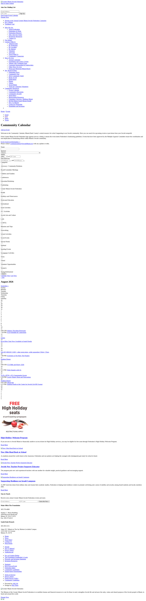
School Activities (6, 234)
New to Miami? (10, 548)
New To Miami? (14, 103)
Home (3, 111)
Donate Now (5, 17)
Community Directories (16, 92)
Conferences (5, 177)
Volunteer (12, 51)
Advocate (12, 52)
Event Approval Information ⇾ (10, 142)
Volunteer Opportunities (8, 264)
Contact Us (12, 38)
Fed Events (4, 15)
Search (4, 274)
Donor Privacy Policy (11, 578)
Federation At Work (15, 31)
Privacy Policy (9, 550)
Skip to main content (7, 3)
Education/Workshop (7, 181)
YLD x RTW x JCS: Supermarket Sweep (14, 375)
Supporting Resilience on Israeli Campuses (18, 481)
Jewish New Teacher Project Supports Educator (20, 467)
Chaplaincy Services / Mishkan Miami (21, 99)
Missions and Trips (7, 226)
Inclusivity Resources (15, 36)
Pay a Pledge (9, 22)
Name (3, 147)
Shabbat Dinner (6, 359)
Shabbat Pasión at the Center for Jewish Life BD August (24, 384)
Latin (2, 219)
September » (5, 286)
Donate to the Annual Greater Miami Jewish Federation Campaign (25, 20)
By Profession (13, 45)
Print (6, 116)
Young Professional (7, 272)
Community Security (15, 94)
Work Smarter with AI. (14, 370)
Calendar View (5, 276)
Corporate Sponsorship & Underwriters (21, 65)
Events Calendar (14, 90)
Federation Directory (15, 33)
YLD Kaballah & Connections (16, 332)
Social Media (13, 85)
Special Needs (5, 241)
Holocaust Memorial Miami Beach (19, 69)
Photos (11, 81)
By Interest (12, 49)
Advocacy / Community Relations (11, 166)
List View (14, 276)
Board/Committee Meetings (9, 170)
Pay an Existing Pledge (12, 555)
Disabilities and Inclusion (17, 106)
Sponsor (3, 151)
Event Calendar (13, 15)
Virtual (3, 260)
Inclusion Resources (11, 561)
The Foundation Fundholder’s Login (16, 557)
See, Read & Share (11, 70)
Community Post (14, 74)
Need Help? (12, 95)
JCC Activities (5, 211)
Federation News (14, 72)
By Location (13, 47)
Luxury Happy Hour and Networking (19, 377)
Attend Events (13, 44)
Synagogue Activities (7, 253)
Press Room (8, 543)
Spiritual (3, 245)
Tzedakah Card (9, 24)
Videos (11, 83)
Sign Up (22, 13)
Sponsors (8, 564)
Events (8, 111)
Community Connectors (16, 56)
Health (3, 192)
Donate (7, 547)
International (5, 204)
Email (6, 115)
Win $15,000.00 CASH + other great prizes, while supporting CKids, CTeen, (25, 352)
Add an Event (5, 130)
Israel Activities (5, 207)
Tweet (7, 120)
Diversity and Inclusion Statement (15, 559)
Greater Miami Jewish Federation (11, 189)
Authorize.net (9, 552)
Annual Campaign (14, 60)
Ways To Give (9, 58)
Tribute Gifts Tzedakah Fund (18, 63)
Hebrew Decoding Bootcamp (16, 331)
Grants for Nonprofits (15, 104)
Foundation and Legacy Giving (18, 61)
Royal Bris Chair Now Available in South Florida (16, 341)
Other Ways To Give (15, 67)
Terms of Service (10, 575)
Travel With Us (13, 54)
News (6, 538)
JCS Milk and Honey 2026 (15, 364)
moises (3, 338)
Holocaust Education (7, 200)
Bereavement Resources (16, 97)
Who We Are (9, 27)
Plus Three (15, 585)
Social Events (5, 238)
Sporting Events (6, 249)
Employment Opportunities (13, 571)
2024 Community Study (16, 76)
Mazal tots (10, 382)
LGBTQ (3, 223)
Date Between (5, 158)
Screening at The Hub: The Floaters (18, 356)
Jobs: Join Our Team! (15, 35)
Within (3, 154)
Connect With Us (10, 42)
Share (6, 118)
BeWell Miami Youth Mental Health (20, 101)
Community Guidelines (12, 569)
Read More (4, 445)
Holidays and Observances (9, 196)
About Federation (14, 29)
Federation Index (10, 568)
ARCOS (15, 583)
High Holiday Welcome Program (14, 438)
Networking (4, 230)
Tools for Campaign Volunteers (18, 86)
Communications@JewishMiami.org (21, 143)
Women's (4, 268)
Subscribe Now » (44, 501)
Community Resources (12, 88)
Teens (2, 257)
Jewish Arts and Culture (8, 215)
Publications (12, 79)
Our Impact (8, 40)
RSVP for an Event (11, 566)
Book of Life (13, 78)
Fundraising (4, 185)
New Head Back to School (13, 452)
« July (3, 277)
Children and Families (8, 173)
